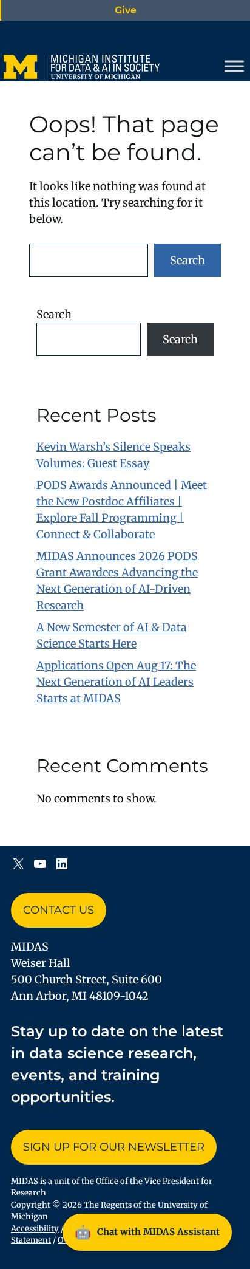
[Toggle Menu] (234, 66)
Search (187, 260)
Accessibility (35, 1228)
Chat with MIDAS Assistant (147, 1231)
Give (126, 10)
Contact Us (58, 910)
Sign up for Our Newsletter (113, 1147)
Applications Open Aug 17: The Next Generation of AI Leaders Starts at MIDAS (116, 681)
